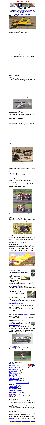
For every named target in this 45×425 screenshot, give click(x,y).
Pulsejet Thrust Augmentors (13, 364)
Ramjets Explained (32, 10)
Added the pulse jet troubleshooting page (15, 390)
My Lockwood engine (16, 11)
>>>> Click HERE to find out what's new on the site (16, 303)
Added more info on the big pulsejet (14, 379)
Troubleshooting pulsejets (22, 10)
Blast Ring (13, 327)
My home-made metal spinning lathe (14, 372)
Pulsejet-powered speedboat (32, 11)
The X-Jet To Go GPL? (13, 332)
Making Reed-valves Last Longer (13, 369)
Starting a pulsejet (21, 11)
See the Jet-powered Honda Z (13, 377)
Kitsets (18, 10)
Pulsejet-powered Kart (15, 10)
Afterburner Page (11, 394)
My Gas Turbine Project (24, 421)
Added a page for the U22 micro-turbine (14, 378)
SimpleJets (30, 242)
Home (11, 421)
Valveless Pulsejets (28, 10)
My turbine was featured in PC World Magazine (15, 392)
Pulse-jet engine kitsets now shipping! (14, 380)
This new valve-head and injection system (14, 325)
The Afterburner (28, 421)
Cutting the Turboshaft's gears (13, 387)
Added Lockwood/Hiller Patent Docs (14, 386)
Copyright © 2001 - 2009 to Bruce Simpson (22, 12)
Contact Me (18, 421)
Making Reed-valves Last (25, 11)
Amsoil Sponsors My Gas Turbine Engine (15, 393)
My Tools (16, 421)
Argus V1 (27, 305)
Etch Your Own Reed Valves (13, 371)
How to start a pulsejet (12, 366)
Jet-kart (11, 10)
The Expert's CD (18, 270)
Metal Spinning (11, 11)
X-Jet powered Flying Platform (13, 374)
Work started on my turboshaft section (14, 391)
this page (16, 298)
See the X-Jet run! (22, 383)
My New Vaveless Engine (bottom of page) (15, 385)
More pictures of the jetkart (13, 388)
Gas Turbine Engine (26, 395)
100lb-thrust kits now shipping (13, 373)
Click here (15, 294)
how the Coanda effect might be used (26, 314)
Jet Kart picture (22, 331)
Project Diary (13, 421)
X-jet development (13, 322)
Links (20, 421)
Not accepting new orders (12, 367)
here (31, 283)
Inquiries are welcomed (12, 418)
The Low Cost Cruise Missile (14, 346)
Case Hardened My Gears (12, 370)
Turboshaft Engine (33, 421)
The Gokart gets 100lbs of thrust (13, 389)
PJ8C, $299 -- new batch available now (22, 14)
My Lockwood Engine (12, 368)
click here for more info (30, 370)
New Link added (11, 375)
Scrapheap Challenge (17, 286)
